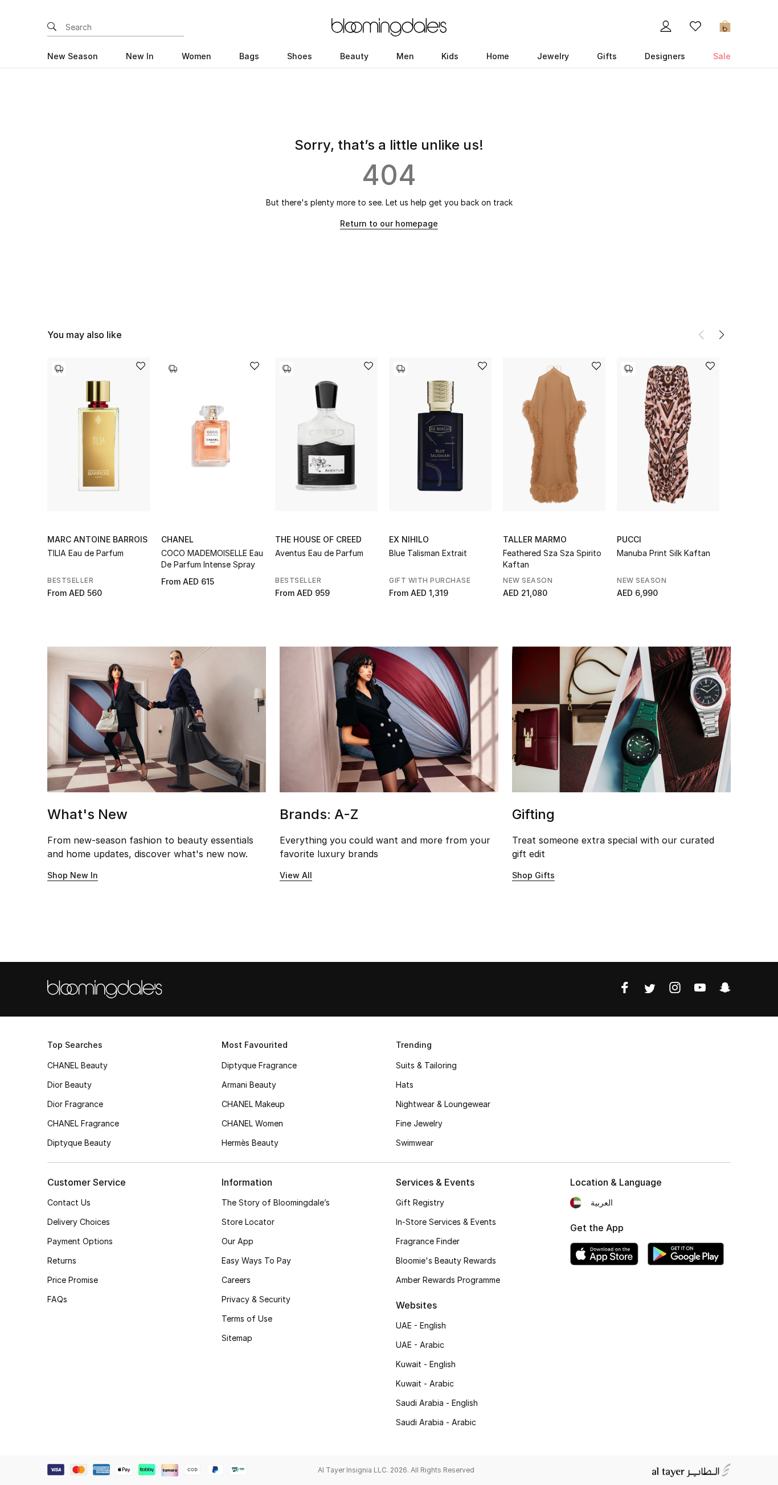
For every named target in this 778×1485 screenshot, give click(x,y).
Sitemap (237, 1338)
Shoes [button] (299, 56)
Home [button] (497, 56)
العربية (602, 1202)
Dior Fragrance (75, 1104)
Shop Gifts (533, 875)
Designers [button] (665, 56)
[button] (722, 335)
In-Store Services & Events (446, 1222)
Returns (61, 1260)
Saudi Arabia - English (437, 1403)
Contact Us (69, 1202)
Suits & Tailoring (426, 1065)
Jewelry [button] (553, 56)
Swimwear (414, 1142)
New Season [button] (72, 56)
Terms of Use (247, 1318)
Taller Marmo (535, 539)
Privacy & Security (256, 1299)
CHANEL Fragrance (83, 1123)
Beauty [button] (354, 56)
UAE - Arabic (420, 1345)
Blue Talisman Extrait (428, 553)
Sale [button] (722, 56)
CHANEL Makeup (253, 1104)
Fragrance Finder (428, 1241)
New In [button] (140, 56)
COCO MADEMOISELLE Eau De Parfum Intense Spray (212, 558)
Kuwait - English (426, 1364)
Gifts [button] (607, 56)
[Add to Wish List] (140, 366)
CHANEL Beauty (77, 1065)
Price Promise (72, 1280)
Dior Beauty (69, 1084)
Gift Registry (420, 1202)
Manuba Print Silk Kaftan (663, 553)
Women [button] (196, 56)
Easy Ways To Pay (256, 1260)
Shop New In (72, 875)
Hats (404, 1084)
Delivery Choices (78, 1222)
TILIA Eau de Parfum (85, 553)
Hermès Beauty (250, 1142)
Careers (236, 1280)
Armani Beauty (249, 1084)
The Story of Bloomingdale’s (276, 1202)
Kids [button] (449, 56)
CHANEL (177, 539)
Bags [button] (249, 56)
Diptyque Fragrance (259, 1065)
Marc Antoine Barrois (97, 539)
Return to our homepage (389, 223)
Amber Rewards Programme (448, 1280)
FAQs (57, 1299)
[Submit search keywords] (51, 27)
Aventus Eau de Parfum (319, 553)
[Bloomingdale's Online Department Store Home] (389, 26)
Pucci (629, 539)
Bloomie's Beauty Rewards (446, 1260)
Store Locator (248, 1222)
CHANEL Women (252, 1123)
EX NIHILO (409, 539)
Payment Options (80, 1241)
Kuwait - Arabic (425, 1383)
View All (296, 875)
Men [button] (405, 56)
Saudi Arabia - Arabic (436, 1422)
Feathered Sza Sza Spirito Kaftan (552, 558)
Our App (237, 1241)
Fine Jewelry (419, 1123)
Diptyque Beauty (79, 1142)
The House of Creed (318, 539)
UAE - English (421, 1325)
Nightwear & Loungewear (443, 1104)
